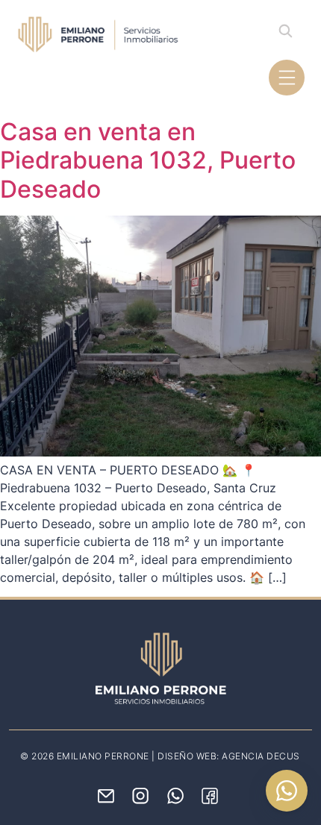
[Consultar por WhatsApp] (287, 791)
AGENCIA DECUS (261, 756)
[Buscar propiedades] (285, 30)
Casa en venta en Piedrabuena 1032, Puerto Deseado (148, 160)
